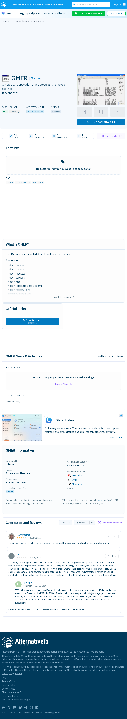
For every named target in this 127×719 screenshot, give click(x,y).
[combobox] (91, 4)
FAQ (4, 677)
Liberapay (7, 673)
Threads (28, 670)
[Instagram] (31, 707)
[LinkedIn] (36, 707)
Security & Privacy (75, 465)
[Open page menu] (124, 4)
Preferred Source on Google (16, 699)
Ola (23, 655)
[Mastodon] (14, 707)
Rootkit (10, 182)
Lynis (74, 479)
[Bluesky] (20, 707)
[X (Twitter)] (9, 707)
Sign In (117, 4)
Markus (33, 655)
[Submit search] (74, 4)
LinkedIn (51, 670)
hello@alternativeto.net (66, 666)
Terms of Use (8, 681)
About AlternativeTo (12, 692)
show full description (63, 297)
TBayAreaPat (23, 534)
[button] (36, 78)
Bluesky (19, 670)
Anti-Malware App (35, 111)
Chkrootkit (77, 484)
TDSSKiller (77, 475)
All (64, 523)
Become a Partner (11, 696)
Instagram (38, 670)
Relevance (83, 523)
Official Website (32, 321)
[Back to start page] (5, 4)
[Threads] (25, 707)
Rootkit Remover (23, 182)
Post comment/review (112, 522)
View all (70, 488)
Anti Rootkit (38, 182)
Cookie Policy (8, 688)
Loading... (16, 401)
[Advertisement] (63, 47)
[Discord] (3, 707)
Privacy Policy (9, 685)
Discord (89, 666)
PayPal (18, 673)
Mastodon (9, 670)
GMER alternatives (99, 122)
